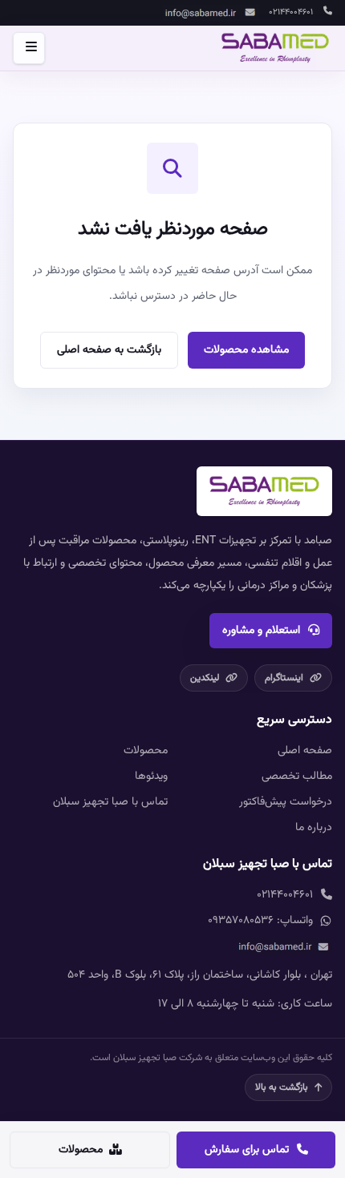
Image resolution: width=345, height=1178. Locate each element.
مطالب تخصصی (297, 777)
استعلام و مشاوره (261, 630)
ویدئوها (151, 777)
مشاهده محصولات (246, 350)
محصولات (146, 751)
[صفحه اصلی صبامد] (275, 48)
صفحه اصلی (305, 751)
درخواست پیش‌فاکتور (285, 802)
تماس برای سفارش (247, 1150)
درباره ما (313, 828)
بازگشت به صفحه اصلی (109, 350)
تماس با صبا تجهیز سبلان (110, 802)
